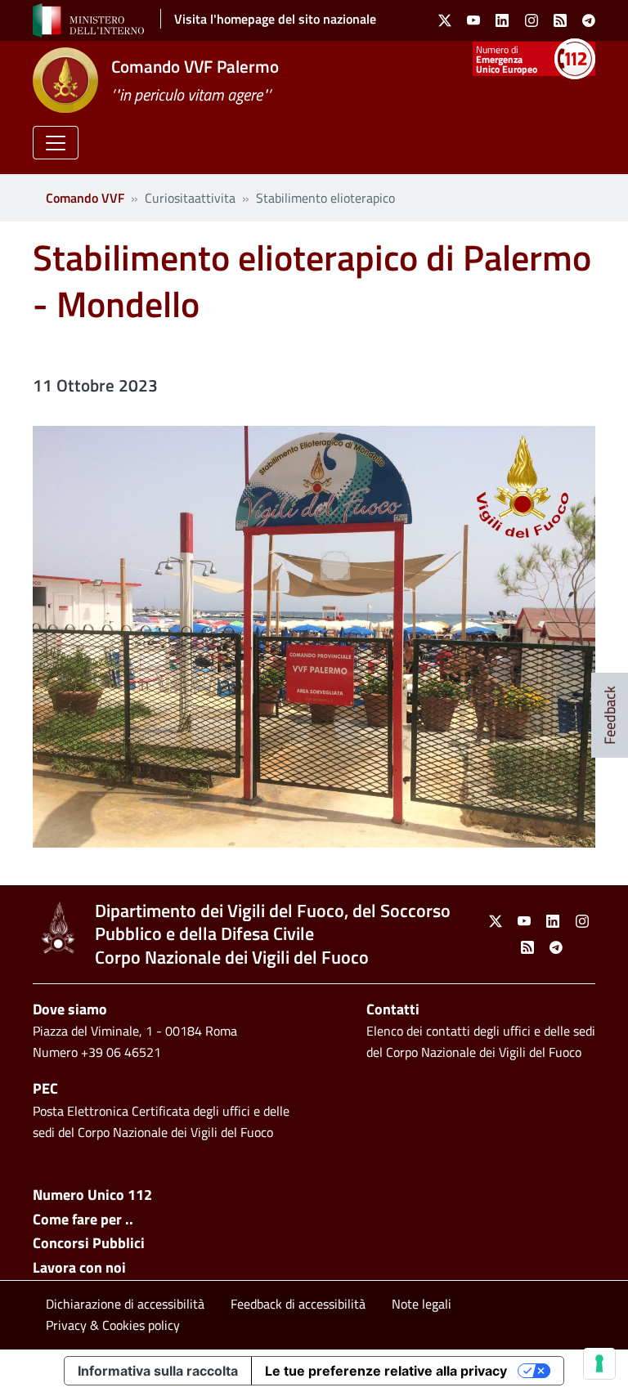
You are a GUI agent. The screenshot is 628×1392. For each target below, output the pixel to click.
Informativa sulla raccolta (158, 1371)
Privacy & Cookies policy (113, 1325)
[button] (55, 142)
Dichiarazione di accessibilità (125, 1304)
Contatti (392, 1009)
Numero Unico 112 (92, 1195)
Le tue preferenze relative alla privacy (386, 1371)
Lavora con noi (79, 1267)
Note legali (421, 1304)
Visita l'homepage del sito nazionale (275, 19)
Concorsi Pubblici (89, 1243)
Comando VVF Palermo (195, 66)
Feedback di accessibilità (298, 1304)
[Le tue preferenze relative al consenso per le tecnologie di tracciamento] (599, 1363)
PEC (45, 1088)
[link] (445, 20)
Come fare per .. (83, 1219)
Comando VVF (85, 198)
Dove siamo (70, 1009)
